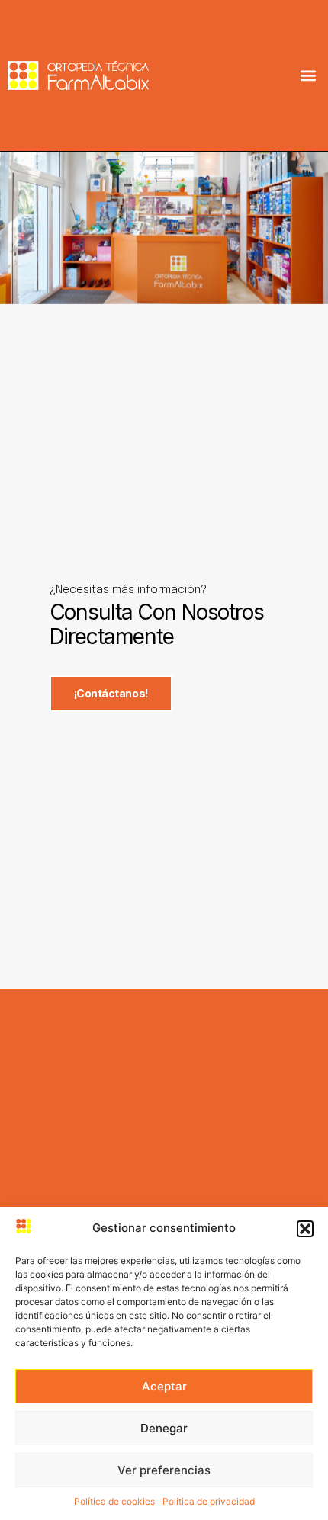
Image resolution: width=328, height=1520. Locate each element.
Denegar (164, 1428)
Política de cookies (114, 1501)
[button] (305, 1228)
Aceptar (164, 1386)
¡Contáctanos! (111, 693)
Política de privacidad (208, 1501)
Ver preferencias (164, 1470)
